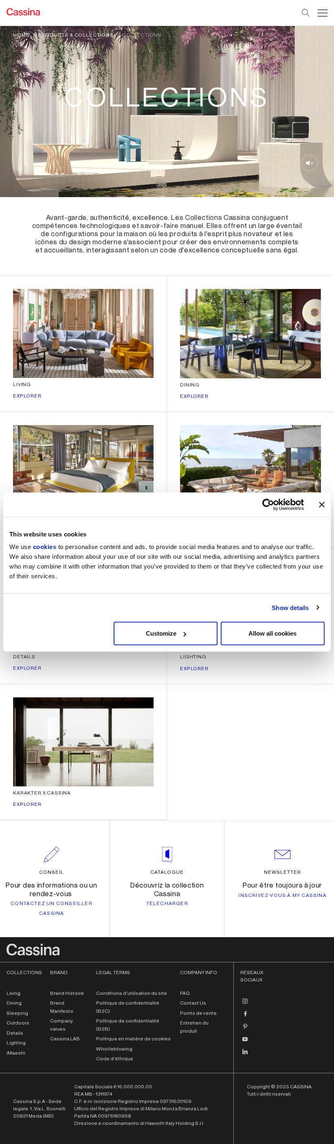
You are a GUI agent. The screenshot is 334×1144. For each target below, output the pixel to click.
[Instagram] (245, 1004)
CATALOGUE (167, 872)
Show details (290, 607)
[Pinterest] (245, 1029)
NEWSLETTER (282, 872)
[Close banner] (322, 504)
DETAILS (24, 656)
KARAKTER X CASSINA (42, 792)
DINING (190, 384)
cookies (45, 546)
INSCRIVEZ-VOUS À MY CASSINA (282, 895)
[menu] (322, 13)
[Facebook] (245, 1017)
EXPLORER (27, 395)
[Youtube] (245, 1042)
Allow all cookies (272, 633)
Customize (161, 633)
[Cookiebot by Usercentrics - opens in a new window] (268, 504)
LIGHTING (193, 656)
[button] (321, 13)
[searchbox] (306, 13)
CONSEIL (51, 872)
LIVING (22, 384)
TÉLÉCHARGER (167, 903)
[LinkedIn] (245, 1055)
